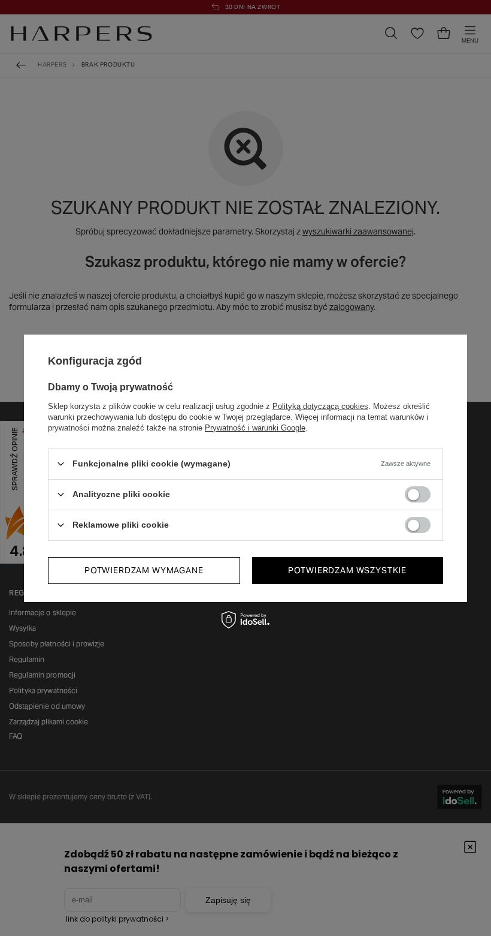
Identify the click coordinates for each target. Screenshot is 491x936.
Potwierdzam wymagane (144, 570)
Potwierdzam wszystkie (347, 570)
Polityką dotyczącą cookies (320, 405)
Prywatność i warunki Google (255, 427)
